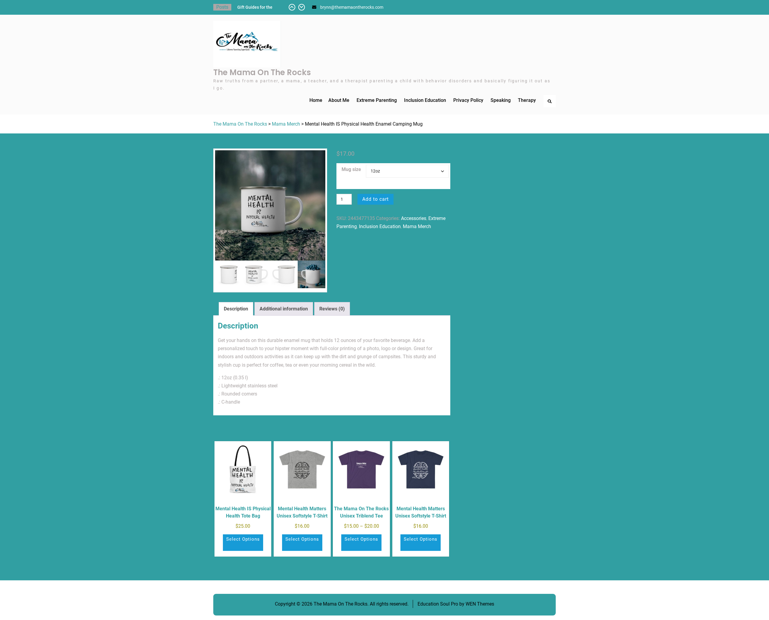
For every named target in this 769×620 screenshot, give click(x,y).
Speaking (501, 100)
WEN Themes (480, 604)
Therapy (527, 100)
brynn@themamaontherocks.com (351, 7)
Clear (407, 182)
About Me (338, 100)
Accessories (413, 218)
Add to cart (375, 199)
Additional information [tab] (284, 309)
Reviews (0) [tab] (332, 309)
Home (315, 100)
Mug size (351, 169)
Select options (243, 539)
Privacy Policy (468, 100)
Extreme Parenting (377, 100)
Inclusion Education (425, 100)
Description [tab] (236, 309)
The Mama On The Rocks (262, 72)
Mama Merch (286, 124)
